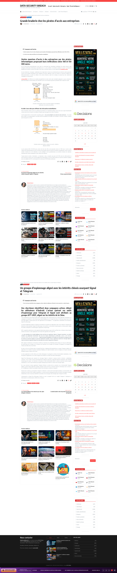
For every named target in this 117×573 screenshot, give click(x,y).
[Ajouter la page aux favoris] (109, 570)
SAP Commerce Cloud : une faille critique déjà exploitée (39, 570)
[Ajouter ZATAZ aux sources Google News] (115, 570)
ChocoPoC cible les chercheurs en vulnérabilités (64, 570)
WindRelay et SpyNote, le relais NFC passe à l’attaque (90, 570)
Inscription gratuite (58, 296)
